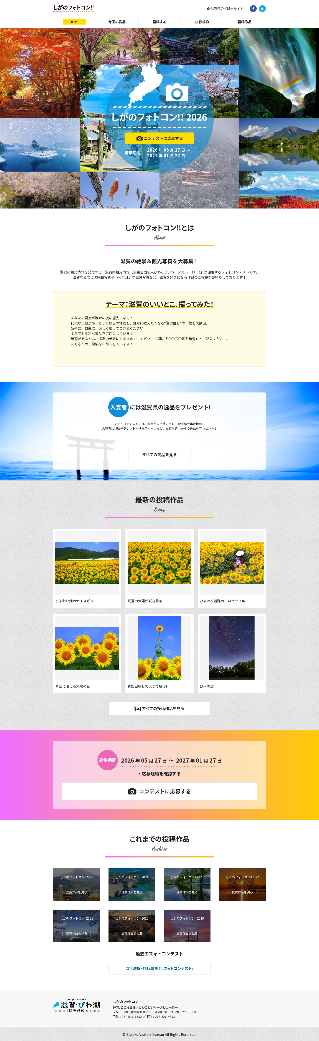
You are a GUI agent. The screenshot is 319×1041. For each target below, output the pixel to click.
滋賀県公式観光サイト (227, 8)
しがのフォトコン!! (127, 1001)
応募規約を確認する (161, 773)
